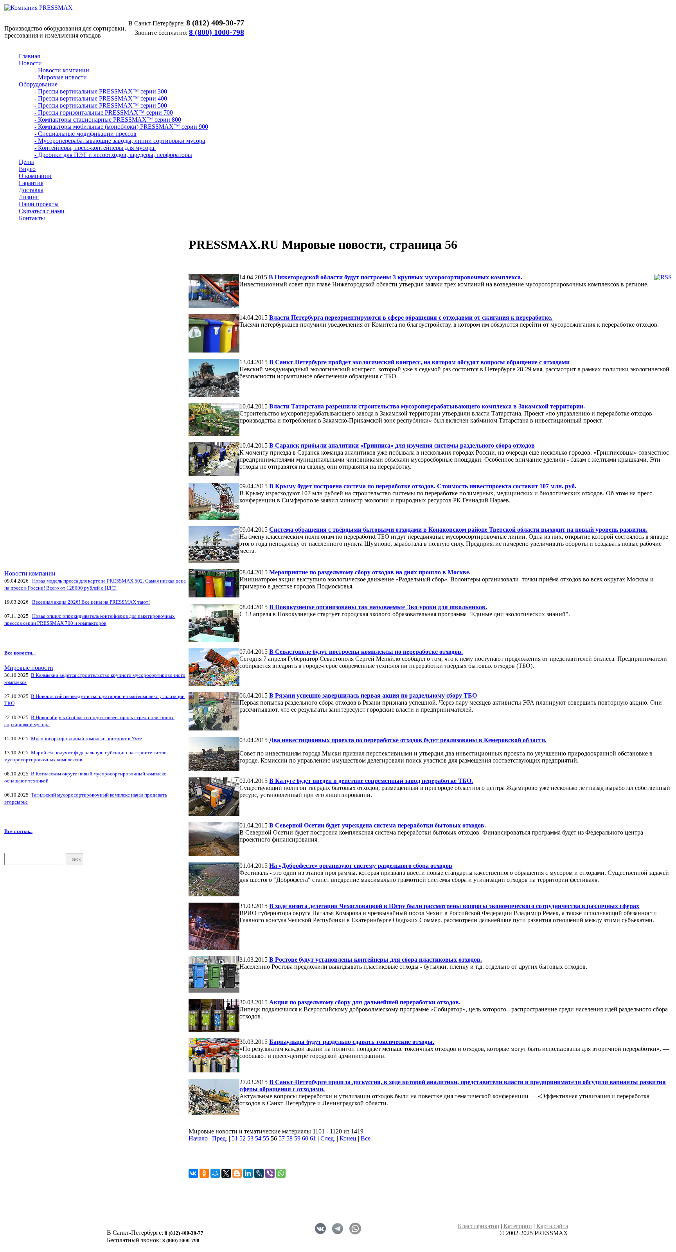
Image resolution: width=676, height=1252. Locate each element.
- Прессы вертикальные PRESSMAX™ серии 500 (100, 105)
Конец (348, 1138)
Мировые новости (28, 667)
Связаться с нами (42, 211)
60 (305, 1138)
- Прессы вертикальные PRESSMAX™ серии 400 (100, 98)
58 (289, 1138)
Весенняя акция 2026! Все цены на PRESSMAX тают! (91, 602)
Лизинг (29, 197)
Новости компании (30, 573)
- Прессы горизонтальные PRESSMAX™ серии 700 (103, 112)
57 (282, 1138)
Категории (517, 1226)
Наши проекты (39, 204)
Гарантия (31, 183)
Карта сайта (552, 1226)
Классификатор (478, 1226)
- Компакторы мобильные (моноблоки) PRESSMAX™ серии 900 (121, 126)
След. (327, 1138)
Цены (26, 161)
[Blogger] (237, 1173)
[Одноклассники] (204, 1173)
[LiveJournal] (259, 1173)
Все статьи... (18, 831)
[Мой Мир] (215, 1173)
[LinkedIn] (248, 1173)
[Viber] (270, 1173)
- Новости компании (61, 70)
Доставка (31, 190)
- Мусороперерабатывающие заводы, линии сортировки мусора (119, 140)
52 (242, 1138)
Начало (198, 1138)
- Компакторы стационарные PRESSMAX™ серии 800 (107, 119)
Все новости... (20, 653)
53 (250, 1138)
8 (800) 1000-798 (216, 32)
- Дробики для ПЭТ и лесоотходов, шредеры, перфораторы (113, 154)
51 (235, 1138)
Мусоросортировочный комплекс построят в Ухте (86, 738)
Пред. (219, 1138)
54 (258, 1138)
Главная (29, 56)
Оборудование (38, 84)
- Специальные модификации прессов (85, 133)
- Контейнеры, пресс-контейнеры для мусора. (95, 147)
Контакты (32, 218)
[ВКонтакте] (193, 1173)
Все (365, 1138)
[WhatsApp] (281, 1173)
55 (266, 1138)
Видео (27, 168)
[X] (226, 1173)
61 (313, 1138)
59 (297, 1138)
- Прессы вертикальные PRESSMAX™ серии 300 (100, 91)
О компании (35, 176)
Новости (30, 63)
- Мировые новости (60, 77)
